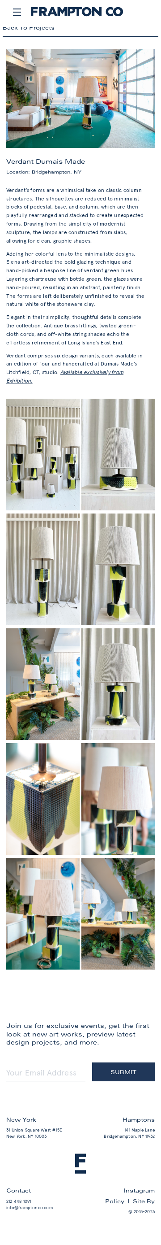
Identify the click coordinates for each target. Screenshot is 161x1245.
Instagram (139, 1190)
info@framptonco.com (29, 1208)
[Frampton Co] (77, 15)
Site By (144, 1201)
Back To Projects (29, 27)
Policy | (119, 1201)
